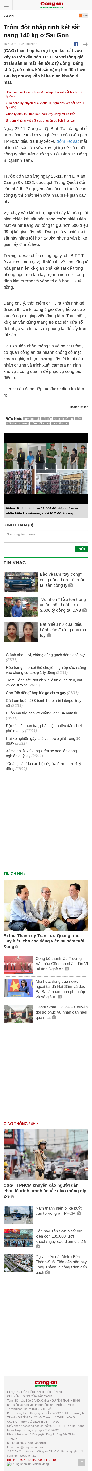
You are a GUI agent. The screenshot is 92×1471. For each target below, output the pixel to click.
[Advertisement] (46, 823)
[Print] (85, 44)
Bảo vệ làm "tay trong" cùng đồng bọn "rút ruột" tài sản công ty (62, 580)
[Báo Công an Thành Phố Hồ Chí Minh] (51, 5)
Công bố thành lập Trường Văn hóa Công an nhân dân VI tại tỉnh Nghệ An (62, 963)
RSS (85, 15)
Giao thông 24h (20, 1124)
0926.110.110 (27, 1460)
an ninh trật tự (63, 418)
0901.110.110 (47, 1460)
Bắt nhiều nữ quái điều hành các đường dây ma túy (63, 630)
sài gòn (47, 418)
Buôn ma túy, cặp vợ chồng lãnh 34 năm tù (41, 713)
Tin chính (14, 874)
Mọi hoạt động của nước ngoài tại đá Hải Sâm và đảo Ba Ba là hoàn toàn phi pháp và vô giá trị (60, 989)
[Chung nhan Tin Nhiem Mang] (28, 1464)
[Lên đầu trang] (82, 1462)
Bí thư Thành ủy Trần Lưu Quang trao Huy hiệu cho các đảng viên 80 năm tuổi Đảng (44, 941)
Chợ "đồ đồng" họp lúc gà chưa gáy (36, 693)
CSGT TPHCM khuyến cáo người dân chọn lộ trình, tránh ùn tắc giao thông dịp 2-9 (45, 1191)
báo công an (60, 423)
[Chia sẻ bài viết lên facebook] (76, 44)
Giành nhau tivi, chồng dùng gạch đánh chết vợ (45, 655)
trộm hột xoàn (40, 423)
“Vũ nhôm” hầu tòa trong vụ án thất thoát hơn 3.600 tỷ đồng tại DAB (63, 605)
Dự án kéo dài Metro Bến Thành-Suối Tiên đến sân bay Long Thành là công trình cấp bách (61, 1265)
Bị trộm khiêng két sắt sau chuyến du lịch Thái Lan (40, 120)
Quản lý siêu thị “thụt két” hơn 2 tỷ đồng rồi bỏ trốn (40, 114)
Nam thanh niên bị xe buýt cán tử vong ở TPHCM (59, 1211)
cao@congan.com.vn (29, 1447)
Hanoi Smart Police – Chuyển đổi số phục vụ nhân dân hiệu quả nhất (62, 1012)
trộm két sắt (68, 141)
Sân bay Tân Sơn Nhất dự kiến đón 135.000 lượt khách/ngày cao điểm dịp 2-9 (61, 1236)
